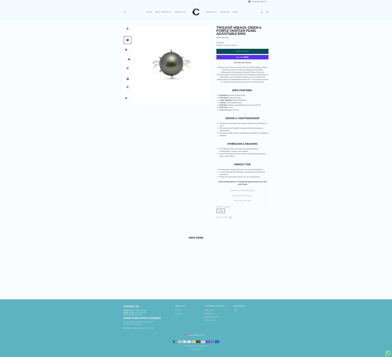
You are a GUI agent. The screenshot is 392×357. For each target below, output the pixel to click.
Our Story (178, 310)
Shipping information (242, 191)
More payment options (242, 62)
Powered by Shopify (196, 349)
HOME (149, 12)
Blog (235, 310)
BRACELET (211, 12)
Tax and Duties (242, 201)
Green (220, 211)
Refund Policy (209, 314)
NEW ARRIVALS (163, 12)
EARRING (225, 12)
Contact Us (178, 314)
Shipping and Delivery (211, 317)
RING (235, 12)
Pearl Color (223, 207)
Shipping (219, 45)
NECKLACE (180, 12)
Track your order (209, 320)
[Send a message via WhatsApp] (388, 353)
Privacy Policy (208, 310)
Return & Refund (242, 196)
